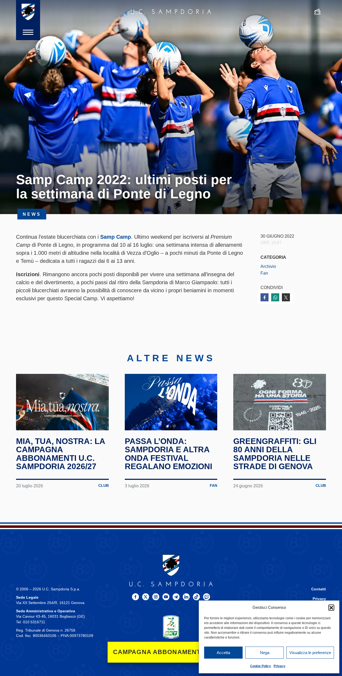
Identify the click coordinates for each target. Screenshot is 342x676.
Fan (264, 273)
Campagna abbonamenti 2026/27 (171, 652)
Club (103, 486)
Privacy (279, 666)
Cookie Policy (260, 666)
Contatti (318, 589)
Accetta (223, 652)
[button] (331, 607)
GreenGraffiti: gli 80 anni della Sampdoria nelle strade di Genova (274, 454)
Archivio (268, 266)
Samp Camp (115, 237)
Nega (264, 652)
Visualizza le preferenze (310, 652)
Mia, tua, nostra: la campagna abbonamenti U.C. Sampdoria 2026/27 (60, 454)
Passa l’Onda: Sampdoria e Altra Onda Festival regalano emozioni (168, 454)
